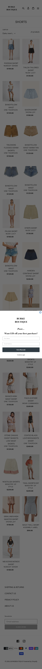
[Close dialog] (40, 312)
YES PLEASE (21, 350)
